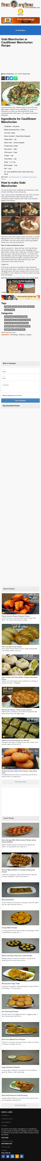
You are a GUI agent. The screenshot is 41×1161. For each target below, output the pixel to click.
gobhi (19, 306)
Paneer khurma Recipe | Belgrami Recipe (16, 616)
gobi (24, 306)
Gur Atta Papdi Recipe (10, 1011)
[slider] (5, 334)
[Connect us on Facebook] (3, 1156)
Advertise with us (7, 1119)
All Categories (6, 1122)
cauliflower (8, 306)
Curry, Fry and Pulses (21, 316)
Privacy (4, 1150)
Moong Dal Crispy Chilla (11, 983)
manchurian (30, 306)
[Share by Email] (3, 78)
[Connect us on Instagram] (21, 1156)
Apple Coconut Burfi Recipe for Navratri (15, 740)
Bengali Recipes (9, 326)
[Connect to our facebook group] (8, 1156)
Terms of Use (6, 1147)
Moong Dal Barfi (8, 900)
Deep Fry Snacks (20, 329)
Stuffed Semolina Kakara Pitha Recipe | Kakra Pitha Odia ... (19, 772)
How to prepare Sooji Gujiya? (12, 647)
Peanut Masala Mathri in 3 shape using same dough (18, 871)
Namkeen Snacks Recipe (23, 326)
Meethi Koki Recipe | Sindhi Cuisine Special (17, 710)
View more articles (20, 782)
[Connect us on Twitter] (12, 1156)
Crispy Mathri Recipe (9, 928)
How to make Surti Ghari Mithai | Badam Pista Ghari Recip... (19, 678)
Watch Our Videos (7, 1141)
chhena (15, 306)
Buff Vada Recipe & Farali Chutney (15, 1095)
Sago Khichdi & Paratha (11, 1067)
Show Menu (21, 30)
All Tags (4, 1125)
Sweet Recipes (9, 316)
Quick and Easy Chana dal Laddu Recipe (17, 955)
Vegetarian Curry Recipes (23, 320)
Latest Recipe (8, 818)
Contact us (5, 1115)
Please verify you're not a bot (12, 395)
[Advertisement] (20, 56)
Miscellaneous (9, 323)
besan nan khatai (9, 310)
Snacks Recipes (9, 320)
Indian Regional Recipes (21, 323)
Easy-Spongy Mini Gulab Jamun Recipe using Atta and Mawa (19, 841)
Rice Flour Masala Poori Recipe (13, 1039)
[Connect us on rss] (17, 1156)
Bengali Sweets (9, 329)
